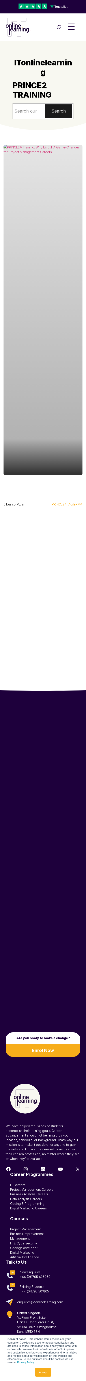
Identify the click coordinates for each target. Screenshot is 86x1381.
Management (20, 1238)
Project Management (25, 1229)
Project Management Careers (31, 1189)
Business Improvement (27, 1234)
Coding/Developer (23, 1248)
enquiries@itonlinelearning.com (40, 1302)
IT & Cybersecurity (23, 1243)
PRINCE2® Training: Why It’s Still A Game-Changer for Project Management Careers (43, 487)
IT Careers (17, 1185)
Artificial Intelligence (24, 1257)
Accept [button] (43, 1372)
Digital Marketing (22, 1252)
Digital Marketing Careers (28, 1208)
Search (59, 111)
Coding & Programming (27, 1203)
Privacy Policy (25, 1362)
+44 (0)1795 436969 (35, 1277)
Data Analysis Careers (26, 1199)
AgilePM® (75, 504)
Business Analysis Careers (29, 1194)
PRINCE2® (59, 504)
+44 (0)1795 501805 (34, 1291)
